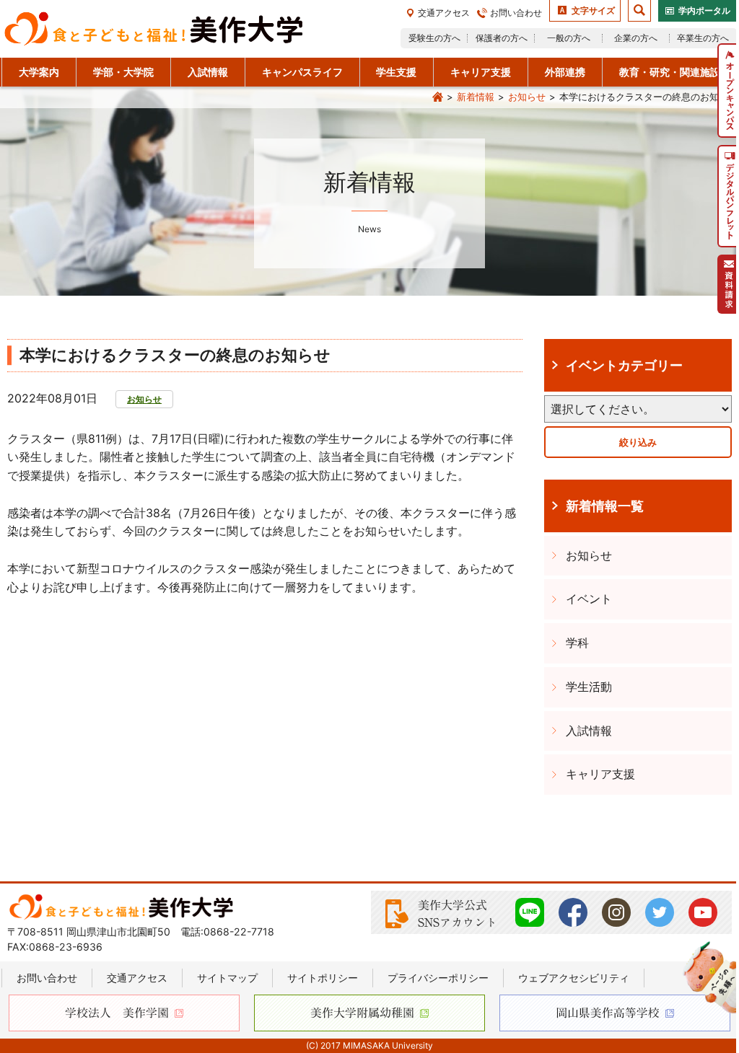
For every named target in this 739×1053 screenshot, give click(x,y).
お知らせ (527, 96)
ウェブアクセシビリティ (573, 978)
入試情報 (589, 730)
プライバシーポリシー (438, 978)
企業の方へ (635, 37)
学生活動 (589, 686)
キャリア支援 (600, 774)
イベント (589, 598)
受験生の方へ (434, 37)
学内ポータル (704, 10)
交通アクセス (444, 12)
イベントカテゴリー (624, 365)
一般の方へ (568, 37)
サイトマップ (227, 978)
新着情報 (475, 96)
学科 (577, 642)
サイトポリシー (322, 978)
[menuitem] (728, 90)
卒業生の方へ (703, 37)
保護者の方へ (502, 37)
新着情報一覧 (605, 506)
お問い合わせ (516, 12)
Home (437, 97)
